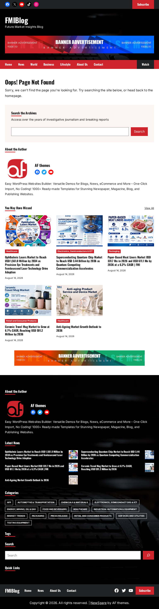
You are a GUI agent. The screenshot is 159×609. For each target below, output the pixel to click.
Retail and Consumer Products (21, 320)
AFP (9, 502)
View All (149, 208)
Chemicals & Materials (74, 502)
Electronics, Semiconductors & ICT (75, 251)
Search (139, 131)
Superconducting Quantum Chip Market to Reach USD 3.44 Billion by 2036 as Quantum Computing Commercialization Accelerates (79, 262)
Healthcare (11, 251)
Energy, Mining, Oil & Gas (21, 509)
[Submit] (148, 555)
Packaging (114, 251)
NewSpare (98, 603)
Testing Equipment (18, 522)
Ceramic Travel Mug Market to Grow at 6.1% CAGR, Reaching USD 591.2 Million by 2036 (27, 330)
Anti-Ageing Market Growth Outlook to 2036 (78, 328)
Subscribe (145, 590)
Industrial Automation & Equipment (115, 509)
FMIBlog (16, 20)
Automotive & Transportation (36, 502)
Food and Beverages (55, 509)
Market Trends (16, 516)
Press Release (59, 516)
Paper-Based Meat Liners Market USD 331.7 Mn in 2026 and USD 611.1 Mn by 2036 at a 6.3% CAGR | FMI (130, 261)
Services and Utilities (131, 516)
